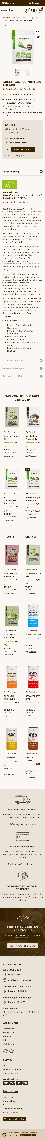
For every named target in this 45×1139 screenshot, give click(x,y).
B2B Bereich (8, 3)
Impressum (8, 1097)
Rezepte (7, 1036)
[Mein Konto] (34, 10)
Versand (26, 129)
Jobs (5, 1040)
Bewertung (28, 94)
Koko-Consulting (28, 1135)
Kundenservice (10, 1073)
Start (4, 18)
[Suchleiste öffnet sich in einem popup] (27, 10)
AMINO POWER (33, 635)
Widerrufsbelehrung (13, 1109)
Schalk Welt (9, 1032)
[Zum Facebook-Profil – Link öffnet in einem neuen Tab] (5, 1050)
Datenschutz (9, 1101)
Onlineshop (8, 1029)
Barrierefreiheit (10, 1112)
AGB (5, 1105)
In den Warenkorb (23, 149)
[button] (22, 172)
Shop (10, 18)
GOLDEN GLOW (12, 757)
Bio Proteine (19, 18)
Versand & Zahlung (12, 1069)
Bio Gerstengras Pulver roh (10, 500)
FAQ (5, 1065)
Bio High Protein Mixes (26, 89)
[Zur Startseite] (9, 10)
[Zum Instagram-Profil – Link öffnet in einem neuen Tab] (11, 1050)
